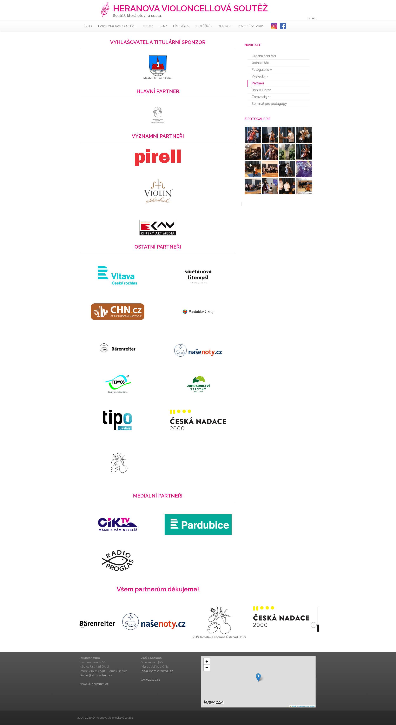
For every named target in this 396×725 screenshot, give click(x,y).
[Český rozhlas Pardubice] (198, 524)
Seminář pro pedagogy (269, 104)
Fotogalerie (261, 70)
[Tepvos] (117, 384)
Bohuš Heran (261, 90)
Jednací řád (260, 63)
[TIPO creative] (117, 420)
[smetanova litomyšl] (198, 275)
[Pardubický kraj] (198, 311)
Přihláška (181, 26)
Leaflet (293, 706)
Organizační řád (264, 56)
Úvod (88, 26)
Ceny (163, 26)
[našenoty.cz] (198, 348)
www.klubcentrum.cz (94, 684)
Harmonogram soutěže (117, 26)
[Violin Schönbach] (157, 192)
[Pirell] (158, 157)
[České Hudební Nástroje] (117, 311)
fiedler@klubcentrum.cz (96, 675)
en (314, 18)
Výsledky (259, 76)
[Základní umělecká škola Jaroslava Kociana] (119, 463)
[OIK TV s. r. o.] (117, 524)
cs (308, 18)
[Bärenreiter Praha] (117, 347)
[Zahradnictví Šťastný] (198, 384)
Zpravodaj (260, 97)
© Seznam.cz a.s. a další (306, 706)
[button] (258, 677)
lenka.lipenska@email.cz (157, 671)
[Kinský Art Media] (158, 227)
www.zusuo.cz (150, 679)
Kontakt (225, 26)
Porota (147, 26)
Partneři (258, 83)
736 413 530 (97, 671)
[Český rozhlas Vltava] (117, 275)
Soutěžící (202, 26)
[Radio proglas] (118, 560)
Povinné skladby (251, 26)
